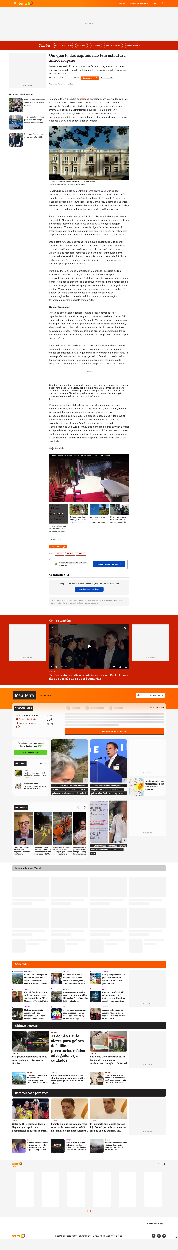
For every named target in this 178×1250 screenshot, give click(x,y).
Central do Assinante (139, 3)
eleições (84, 99)
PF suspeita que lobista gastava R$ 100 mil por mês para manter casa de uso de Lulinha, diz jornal (108, 1127)
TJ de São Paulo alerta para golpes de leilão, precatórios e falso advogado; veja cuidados (68, 1048)
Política (70, 554)
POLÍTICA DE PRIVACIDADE (111, 1236)
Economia (66, 989)
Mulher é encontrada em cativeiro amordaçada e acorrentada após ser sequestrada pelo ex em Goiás (37, 1146)
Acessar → (43, 763)
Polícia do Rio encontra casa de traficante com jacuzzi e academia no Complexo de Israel (108, 1060)
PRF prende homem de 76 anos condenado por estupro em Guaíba (29, 1060)
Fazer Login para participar (89, 589)
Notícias (81, 554)
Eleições (52, 672)
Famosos (105, 971)
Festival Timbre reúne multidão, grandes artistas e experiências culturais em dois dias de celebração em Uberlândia (77, 1146)
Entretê (66, 971)
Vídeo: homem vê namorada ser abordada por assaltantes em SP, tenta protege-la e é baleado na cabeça (68, 1079)
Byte (103, 989)
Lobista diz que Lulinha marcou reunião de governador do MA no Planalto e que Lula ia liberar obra (69, 1127)
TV (64, 1007)
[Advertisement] (147, 1078)
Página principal (26, 3)
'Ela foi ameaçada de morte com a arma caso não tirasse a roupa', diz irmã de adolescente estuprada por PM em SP (115, 1079)
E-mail (155, 3)
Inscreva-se (28, 752)
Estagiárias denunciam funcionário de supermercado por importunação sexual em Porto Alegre (38, 1079)
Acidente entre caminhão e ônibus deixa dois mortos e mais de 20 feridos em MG (115, 1146)
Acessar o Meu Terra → (47, 695)
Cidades (59, 554)
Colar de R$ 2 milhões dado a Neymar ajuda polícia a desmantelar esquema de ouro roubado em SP (29, 1127)
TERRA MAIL (122, 3)
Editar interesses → (157, 707)
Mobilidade (28, 971)
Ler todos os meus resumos (114, 731)
